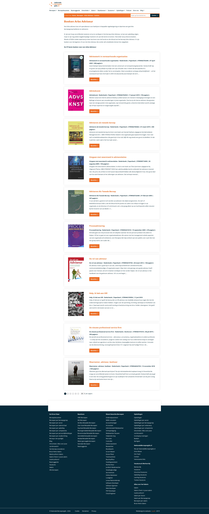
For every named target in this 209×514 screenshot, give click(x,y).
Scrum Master (110, 452)
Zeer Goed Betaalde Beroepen (87, 425)
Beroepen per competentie (58, 431)
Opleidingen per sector (141, 420)
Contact (136, 457)
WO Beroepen (82, 420)
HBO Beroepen (82, 418)
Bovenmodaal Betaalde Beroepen (88, 433)
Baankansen (101, 10)
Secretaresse (110, 472)
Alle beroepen (53, 470)
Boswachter (109, 446)
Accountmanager (111, 423)
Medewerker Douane (112, 433)
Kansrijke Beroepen (84, 444)
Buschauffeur (110, 459)
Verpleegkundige (111, 470)
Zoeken (154, 15)
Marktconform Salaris (56, 454)
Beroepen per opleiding (56, 428)
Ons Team (137, 454)
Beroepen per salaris (140, 501)
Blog (141, 10)
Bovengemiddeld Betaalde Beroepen (89, 431)
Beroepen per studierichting (58, 436)
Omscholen (85, 10)
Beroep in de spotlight (56, 438)
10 (75, 393)
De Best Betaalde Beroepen (86, 423)
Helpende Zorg (110, 436)
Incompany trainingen (141, 436)
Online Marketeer (111, 475)
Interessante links (139, 459)
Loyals (153, 511)
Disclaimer (85, 511)
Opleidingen (120, 10)
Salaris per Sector (139, 496)
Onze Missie (138, 451)
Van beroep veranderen (57, 449)
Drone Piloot (110, 454)
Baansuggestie (75, 10)
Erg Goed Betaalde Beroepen (87, 428)
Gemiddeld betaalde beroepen (87, 436)
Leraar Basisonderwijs (113, 480)
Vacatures (111, 10)
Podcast (128, 10)
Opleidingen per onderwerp (143, 425)
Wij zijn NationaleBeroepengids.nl (144, 449)
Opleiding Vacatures (140, 475)
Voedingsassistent (111, 462)
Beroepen (52, 10)
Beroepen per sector (56, 423)
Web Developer (111, 488)
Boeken (136, 438)
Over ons (136, 10)
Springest (137, 441)
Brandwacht (109, 449)
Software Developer (112, 483)
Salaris (93, 10)
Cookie (77, 511)
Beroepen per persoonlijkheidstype (60, 433)
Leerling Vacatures (140, 477)
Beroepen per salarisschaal (58, 425)
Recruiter (109, 438)
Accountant (109, 425)
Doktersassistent (111, 444)
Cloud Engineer (111, 493)
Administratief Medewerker (115, 428)
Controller (109, 441)
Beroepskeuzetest (63, 10)
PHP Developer (111, 491)
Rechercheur (110, 465)
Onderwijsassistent (112, 418)
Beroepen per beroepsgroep (58, 420)
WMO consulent (111, 420)
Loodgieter (109, 478)
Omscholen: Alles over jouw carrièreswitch (58, 445)
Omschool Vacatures (140, 472)
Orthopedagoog (111, 431)
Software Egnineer (112, 486)
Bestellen (94, 79)
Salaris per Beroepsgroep (142, 498)
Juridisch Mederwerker (113, 467)
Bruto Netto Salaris (55, 452)
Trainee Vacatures (139, 480)
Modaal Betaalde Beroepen (86, 438)
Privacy (94, 511)
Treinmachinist (110, 457)
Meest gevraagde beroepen (86, 441)
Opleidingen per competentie (143, 428)
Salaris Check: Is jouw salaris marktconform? (58, 458)
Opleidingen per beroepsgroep (144, 423)
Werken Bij (137, 467)
